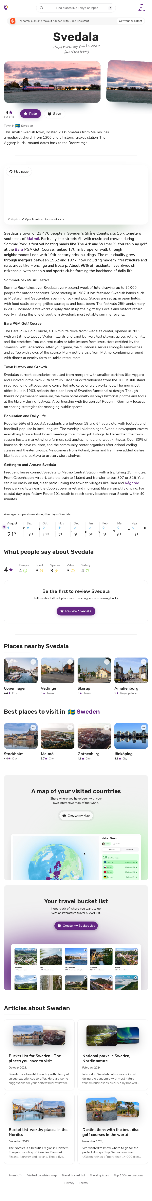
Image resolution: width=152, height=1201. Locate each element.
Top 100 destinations (128, 1175)
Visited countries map (42, 1175)
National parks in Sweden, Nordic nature (106, 1058)
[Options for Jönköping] (143, 727)
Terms (83, 1183)
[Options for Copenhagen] (33, 662)
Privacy (69, 1183)
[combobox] (76, 8)
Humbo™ (15, 1175)
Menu (141, 10)
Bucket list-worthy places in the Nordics (38, 1132)
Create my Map (79, 815)
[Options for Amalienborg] (143, 662)
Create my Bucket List (79, 926)
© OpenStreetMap (33, 219)
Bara (19, 249)
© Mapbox (14, 219)
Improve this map (55, 219)
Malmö (33, 238)
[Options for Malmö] (70, 727)
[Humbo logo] (6, 7)
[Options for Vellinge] (70, 662)
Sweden (24, 126)
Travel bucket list (73, 1175)
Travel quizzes (99, 1175)
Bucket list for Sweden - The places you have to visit (35, 1058)
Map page (21, 171)
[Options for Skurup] (107, 662)
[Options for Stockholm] (33, 727)
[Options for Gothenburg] (107, 727)
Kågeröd (132, 483)
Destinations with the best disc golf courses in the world (110, 1132)
